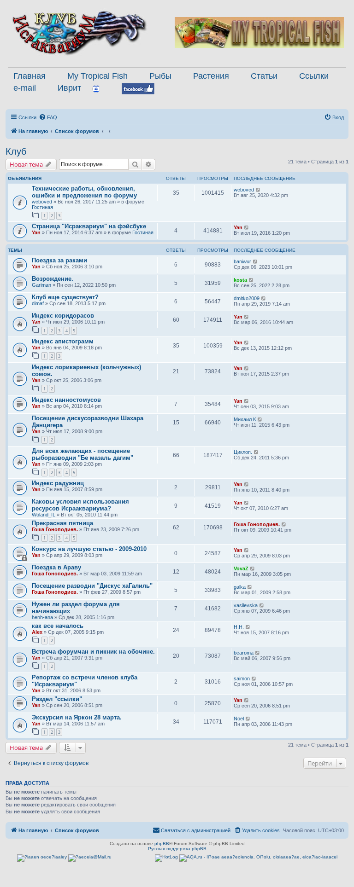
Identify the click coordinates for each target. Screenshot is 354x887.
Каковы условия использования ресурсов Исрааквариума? (80, 505)
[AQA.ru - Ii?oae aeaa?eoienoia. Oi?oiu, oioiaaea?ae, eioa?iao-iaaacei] (258, 858)
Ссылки (314, 76)
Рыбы (160, 76)
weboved (42, 201)
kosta (240, 280)
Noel (239, 718)
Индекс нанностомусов (66, 399)
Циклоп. (243, 452)
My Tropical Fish (97, 76)
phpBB (161, 843)
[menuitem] (48, 117)
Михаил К (245, 419)
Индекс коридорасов (63, 315)
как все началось (57, 625)
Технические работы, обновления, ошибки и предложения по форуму (84, 192)
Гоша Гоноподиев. (55, 529)
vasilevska (246, 605)
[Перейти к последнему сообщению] (258, 189)
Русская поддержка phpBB (177, 848)
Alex (37, 632)
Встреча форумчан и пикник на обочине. (93, 651)
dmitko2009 (247, 298)
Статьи (264, 76)
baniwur (242, 261)
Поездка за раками (59, 260)
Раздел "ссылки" (57, 699)
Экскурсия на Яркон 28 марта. (77, 717)
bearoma (244, 652)
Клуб (16, 151)
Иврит (69, 88)
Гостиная (42, 207)
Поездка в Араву (56, 567)
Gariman (41, 285)
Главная (29, 76)
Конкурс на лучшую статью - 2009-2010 (89, 548)
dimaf (38, 303)
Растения (211, 76)
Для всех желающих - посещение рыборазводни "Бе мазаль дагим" (82, 454)
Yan (36, 232)
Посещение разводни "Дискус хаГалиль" (92, 585)
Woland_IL (43, 514)
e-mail (24, 88)
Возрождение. (52, 278)
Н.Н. (239, 627)
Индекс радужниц (58, 483)
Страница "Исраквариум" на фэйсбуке (89, 226)
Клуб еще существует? (65, 297)
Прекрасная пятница (62, 523)
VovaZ (241, 568)
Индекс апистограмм (63, 341)
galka (240, 587)
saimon (242, 678)
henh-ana (42, 617)
